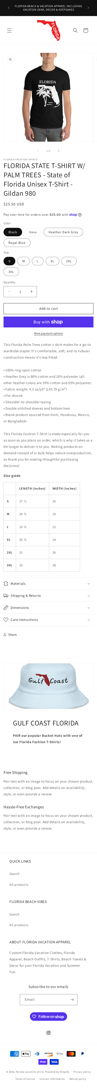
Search (14, 874)
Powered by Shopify (57, 1071)
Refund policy (77, 1079)
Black (12, 232)
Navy (35, 233)
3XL (11, 272)
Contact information (52, 1079)
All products (18, 884)
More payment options (48, 333)
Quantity (9, 282)
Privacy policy (82, 1071)
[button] (9, 30)
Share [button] (12, 634)
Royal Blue (17, 243)
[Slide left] (38, 150)
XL (52, 261)
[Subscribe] (72, 999)
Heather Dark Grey (63, 232)
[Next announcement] (88, 8)
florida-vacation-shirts (30, 1071)
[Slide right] (59, 150)
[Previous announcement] (9, 8)
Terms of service (25, 1079)
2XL (69, 261)
